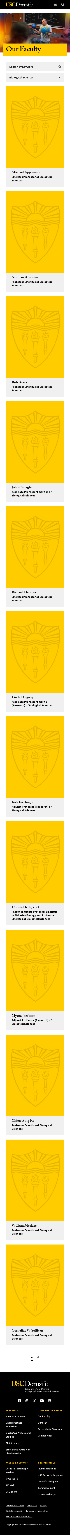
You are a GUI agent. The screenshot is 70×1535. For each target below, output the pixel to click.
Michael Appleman (26, 173)
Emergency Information (37, 1511)
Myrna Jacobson (23, 1016)
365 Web (10, 1485)
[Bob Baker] (35, 337)
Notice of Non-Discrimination (19, 1516)
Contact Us (32, 1505)
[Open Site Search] (63, 4)
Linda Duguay (22, 698)
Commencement (46, 1488)
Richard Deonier (24, 593)
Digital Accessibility (15, 1511)
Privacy (43, 1505)
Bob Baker (19, 383)
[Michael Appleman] (35, 127)
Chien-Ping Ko (23, 1121)
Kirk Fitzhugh (22, 803)
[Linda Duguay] (35, 652)
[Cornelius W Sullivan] (35, 1285)
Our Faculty (44, 1416)
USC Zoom (11, 1491)
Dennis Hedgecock (26, 908)
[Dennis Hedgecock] (35, 862)
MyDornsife (12, 1478)
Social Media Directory (50, 1429)
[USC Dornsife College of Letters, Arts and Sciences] (19, 6)
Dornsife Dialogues (48, 1481)
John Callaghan (23, 488)
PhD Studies (12, 1443)
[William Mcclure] (35, 1180)
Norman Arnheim (25, 278)
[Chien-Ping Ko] (35, 1075)
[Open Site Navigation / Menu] (55, 4)
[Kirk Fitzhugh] (35, 757)
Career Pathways (47, 1494)
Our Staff (42, 1422)
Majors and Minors (15, 1416)
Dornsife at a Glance (15, 1505)
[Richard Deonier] (35, 547)
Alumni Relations (47, 1468)
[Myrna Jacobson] (35, 970)
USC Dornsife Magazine (50, 1475)
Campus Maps (45, 1435)
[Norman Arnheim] (35, 232)
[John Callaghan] (35, 442)
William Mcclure (24, 1226)
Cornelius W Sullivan (27, 1331)
